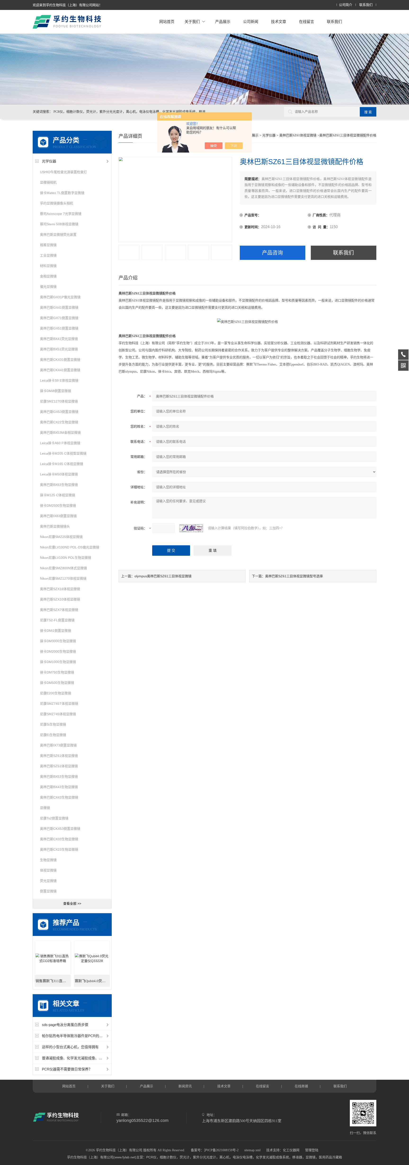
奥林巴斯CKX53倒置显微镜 (60, 829)
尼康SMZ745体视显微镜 (58, 714)
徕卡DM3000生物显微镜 (58, 641)
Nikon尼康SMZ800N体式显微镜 (63, 568)
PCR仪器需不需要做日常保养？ (67, 1069)
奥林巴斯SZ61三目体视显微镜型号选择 (294, 576)
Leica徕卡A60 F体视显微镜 (60, 443)
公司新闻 (250, 22)
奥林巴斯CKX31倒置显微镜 (60, 359)
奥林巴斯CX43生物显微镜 (59, 797)
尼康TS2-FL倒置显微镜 (57, 620)
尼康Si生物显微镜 (53, 724)
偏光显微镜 (48, 287)
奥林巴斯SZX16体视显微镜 (60, 589)
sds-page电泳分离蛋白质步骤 (65, 1025)
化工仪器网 (291, 1150)
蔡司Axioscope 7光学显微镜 (60, 214)
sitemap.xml (252, 1150)
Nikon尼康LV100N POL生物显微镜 (65, 558)
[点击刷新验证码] (191, 528)
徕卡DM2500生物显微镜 (58, 505)
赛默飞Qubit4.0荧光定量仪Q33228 (92, 981)
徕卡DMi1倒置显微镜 (55, 630)
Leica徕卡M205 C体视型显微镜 (63, 453)
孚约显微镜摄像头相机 (56, 203)
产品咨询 (272, 253)
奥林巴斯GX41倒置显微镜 (59, 307)
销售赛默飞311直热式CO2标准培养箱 (53, 981)
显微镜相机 (48, 182)
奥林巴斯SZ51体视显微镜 (59, 766)
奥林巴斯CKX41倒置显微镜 (60, 370)
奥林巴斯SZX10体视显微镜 (60, 599)
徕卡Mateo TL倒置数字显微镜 (62, 193)
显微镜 (45, 808)
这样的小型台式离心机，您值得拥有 (70, 1047)
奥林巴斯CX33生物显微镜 (59, 839)
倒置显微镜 (48, 891)
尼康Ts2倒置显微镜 (54, 818)
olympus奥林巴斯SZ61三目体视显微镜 (162, 576)
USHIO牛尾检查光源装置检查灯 (63, 172)
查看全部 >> (72, 903)
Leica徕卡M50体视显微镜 (59, 474)
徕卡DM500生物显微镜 (57, 683)
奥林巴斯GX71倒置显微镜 (59, 318)
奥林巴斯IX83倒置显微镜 (58, 516)
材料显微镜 (48, 266)
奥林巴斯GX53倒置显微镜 (59, 412)
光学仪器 (49, 161)
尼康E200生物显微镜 (55, 693)
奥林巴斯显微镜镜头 (55, 526)
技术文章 (278, 22)
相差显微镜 (48, 245)
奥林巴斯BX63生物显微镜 (59, 485)
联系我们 (366, 4)
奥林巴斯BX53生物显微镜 (59, 776)
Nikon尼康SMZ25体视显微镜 (61, 537)
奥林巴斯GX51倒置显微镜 (59, 328)
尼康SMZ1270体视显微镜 (59, 401)
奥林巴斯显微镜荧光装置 (58, 234)
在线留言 (306, 22)
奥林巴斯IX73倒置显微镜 (58, 745)
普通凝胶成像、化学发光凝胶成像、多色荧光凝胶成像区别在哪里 (93, 1058)
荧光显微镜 (48, 881)
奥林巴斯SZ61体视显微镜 (59, 756)
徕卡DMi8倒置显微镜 (55, 391)
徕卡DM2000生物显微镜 (58, 651)
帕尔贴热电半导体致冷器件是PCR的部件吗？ (77, 1036)
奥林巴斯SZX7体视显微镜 (59, 610)
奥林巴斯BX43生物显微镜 (59, 787)
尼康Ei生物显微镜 (53, 735)
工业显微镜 (48, 255)
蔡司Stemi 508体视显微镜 (59, 224)
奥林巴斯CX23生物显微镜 (59, 849)
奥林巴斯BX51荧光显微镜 (59, 349)
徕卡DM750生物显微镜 (57, 672)
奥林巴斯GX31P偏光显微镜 (60, 297)
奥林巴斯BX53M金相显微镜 (60, 432)
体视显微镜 (48, 870)
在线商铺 (301, 1086)
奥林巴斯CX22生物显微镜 (59, 422)
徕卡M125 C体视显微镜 (57, 495)
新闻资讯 (185, 1086)
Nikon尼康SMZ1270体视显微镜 (63, 578)
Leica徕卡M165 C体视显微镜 (61, 464)
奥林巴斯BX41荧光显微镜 (59, 339)
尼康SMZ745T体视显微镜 (59, 703)
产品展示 (222, 22)
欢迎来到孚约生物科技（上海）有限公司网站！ (67, 5)
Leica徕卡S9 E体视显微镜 (59, 380)
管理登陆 (311, 1150)
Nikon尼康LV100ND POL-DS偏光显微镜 (69, 547)
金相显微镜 (48, 276)
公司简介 (345, 4)
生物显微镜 (48, 860)
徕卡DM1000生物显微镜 (58, 662)
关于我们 (192, 22)
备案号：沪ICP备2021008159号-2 (215, 1150)
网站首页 (166, 22)
